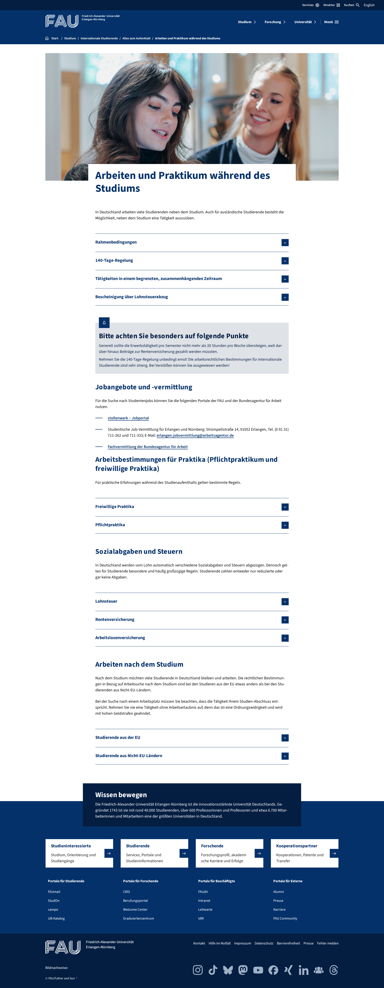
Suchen (349, 5)
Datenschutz (264, 943)
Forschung (273, 22)
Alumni (278, 891)
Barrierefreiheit (288, 943)
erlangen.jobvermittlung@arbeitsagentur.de (195, 435)
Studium (245, 22)
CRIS (126, 891)
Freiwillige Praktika (114, 507)
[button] (79, 853)
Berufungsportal (135, 900)
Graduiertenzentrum (138, 918)
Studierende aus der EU (117, 737)
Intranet (204, 900)
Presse (278, 900)
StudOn (54, 900)
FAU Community (285, 918)
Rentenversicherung (114, 619)
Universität (303, 22)
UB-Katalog (56, 918)
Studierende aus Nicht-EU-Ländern (128, 756)
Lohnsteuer (106, 601)
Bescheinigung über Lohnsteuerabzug (131, 297)
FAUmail (54, 891)
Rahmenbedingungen (116, 242)
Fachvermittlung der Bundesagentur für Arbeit (148, 447)
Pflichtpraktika (110, 525)
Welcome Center (135, 909)
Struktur (329, 5)
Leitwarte (205, 909)
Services (308, 5)
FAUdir (203, 891)
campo (53, 909)
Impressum (242, 943)
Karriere (279, 909)
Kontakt (199, 943)
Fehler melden (328, 943)
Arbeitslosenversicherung (120, 638)
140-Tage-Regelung (114, 260)
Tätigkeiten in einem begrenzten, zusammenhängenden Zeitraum (158, 279)
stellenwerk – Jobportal (128, 418)
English (369, 5)
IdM (201, 918)
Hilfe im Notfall (220, 943)
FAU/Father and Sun (61, 978)
